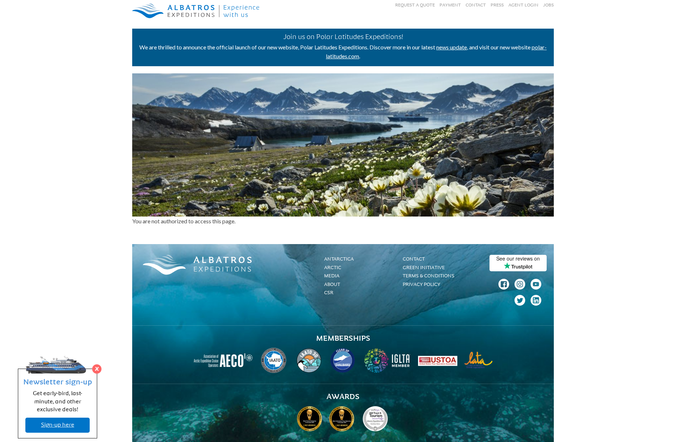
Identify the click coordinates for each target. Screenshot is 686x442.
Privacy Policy (421, 284)
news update (451, 47)
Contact (476, 5)
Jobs (548, 5)
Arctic (332, 268)
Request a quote (415, 5)
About (332, 284)
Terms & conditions (428, 276)
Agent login (523, 5)
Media (331, 276)
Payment (450, 5)
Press (497, 5)
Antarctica (339, 259)
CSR (328, 293)
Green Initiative (424, 268)
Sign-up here (57, 425)
